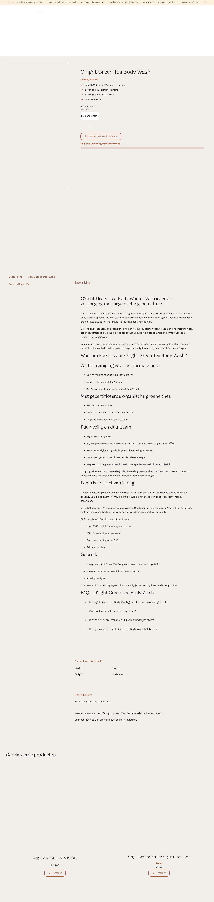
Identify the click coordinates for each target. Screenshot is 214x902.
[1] (37, 126)
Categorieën (12, 12)
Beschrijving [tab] (15, 276)
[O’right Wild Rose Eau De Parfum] (55, 766)
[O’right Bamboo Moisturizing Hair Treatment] (159, 766)
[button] (137, 602)
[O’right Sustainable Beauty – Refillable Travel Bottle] (150, 893)
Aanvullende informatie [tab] (41, 276)
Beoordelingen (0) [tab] (19, 284)
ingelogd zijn (92, 719)
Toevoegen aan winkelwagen (101, 136)
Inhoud (84, 109)
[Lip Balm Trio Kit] (55, 893)
